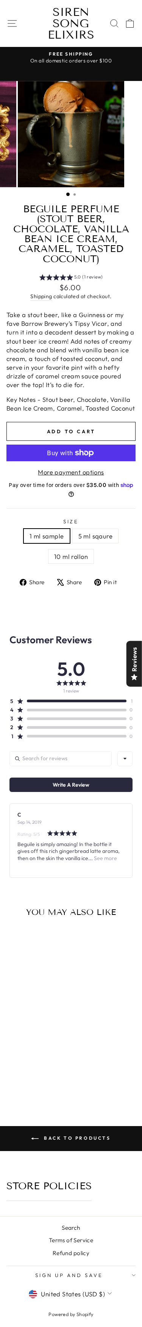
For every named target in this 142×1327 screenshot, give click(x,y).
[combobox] (125, 758)
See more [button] (105, 858)
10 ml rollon (71, 556)
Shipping (41, 296)
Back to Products (76, 1138)
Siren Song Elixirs (71, 23)
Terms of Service (71, 1240)
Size (71, 521)
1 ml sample (47, 536)
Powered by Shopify (70, 1314)
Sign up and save (69, 1275)
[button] (71, 278)
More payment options (71, 472)
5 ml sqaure (95, 536)
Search (71, 1227)
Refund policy (71, 1253)
